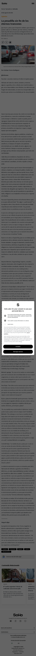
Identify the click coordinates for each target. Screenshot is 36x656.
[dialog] (18, 328)
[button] (18, 324)
